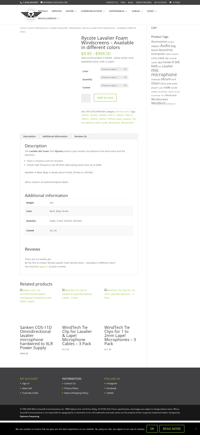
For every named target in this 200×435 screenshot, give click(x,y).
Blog (130, 3)
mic (134, 118)
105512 (120, 115)
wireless (169, 104)
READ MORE (172, 429)
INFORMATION (71, 379)
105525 (111, 118)
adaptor (155, 46)
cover (154, 62)
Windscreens (75, 28)
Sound (70, 11)
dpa (160, 62)
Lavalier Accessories (58, 28)
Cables (136, 11)
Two (163, 95)
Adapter (171, 42)
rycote (104, 122)
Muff (97, 122)
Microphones (41, 28)
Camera (174, 54)
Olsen (155, 83)
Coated (86, 87)
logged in (43, 266)
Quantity (87, 79)
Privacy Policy (71, 388)
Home (23, 28)
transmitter (155, 95)
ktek (154, 66)
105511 (111, 115)
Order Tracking (144, 3)
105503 (102, 115)
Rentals (43, 11)
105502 (94, 115)
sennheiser (163, 91)
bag (173, 46)
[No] (196, 428)
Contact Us (112, 3)
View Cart (27, 388)
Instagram (112, 383)
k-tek (176, 62)
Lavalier (127, 118)
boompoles (158, 54)
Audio (165, 45)
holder (167, 62)
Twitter (110, 392)
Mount (166, 79)
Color (85, 71)
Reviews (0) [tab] (81, 136)
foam (119, 118)
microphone (87, 122)
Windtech (158, 103)
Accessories (159, 41)
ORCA (163, 83)
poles (175, 83)
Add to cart (105, 98)
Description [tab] (29, 136)
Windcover (114, 122)
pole (169, 83)
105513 (128, 115)
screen (154, 91)
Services (57, 11)
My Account (160, 3)
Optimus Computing (29, 416)
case (161, 58)
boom (154, 50)
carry (154, 58)
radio (160, 87)
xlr (174, 103)
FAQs (123, 3)
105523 (102, 118)
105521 (85, 118)
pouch (154, 87)
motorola (156, 79)
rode (167, 87)
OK (152, 429)
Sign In (25, 383)
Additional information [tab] (55, 136)
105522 (94, 118)
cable (168, 54)
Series (171, 91)
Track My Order (30, 392)
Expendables (117, 11)
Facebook (111, 388)
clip (167, 58)
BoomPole (166, 50)
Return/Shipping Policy (76, 392)
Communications (91, 11)
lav (159, 66)
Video (150, 11)
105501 (85, 115)
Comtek (173, 58)
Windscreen (127, 122)
